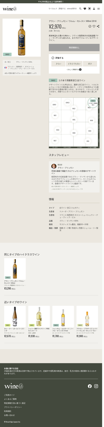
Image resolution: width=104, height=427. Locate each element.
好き (90, 64)
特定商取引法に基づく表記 (14, 403)
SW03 (7, 54)
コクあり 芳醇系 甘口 (93, 103)
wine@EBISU (72, 8)
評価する (62, 8)
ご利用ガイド (9, 395)
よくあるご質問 (10, 399)
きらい (58, 64)
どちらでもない (74, 64)
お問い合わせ (9, 415)
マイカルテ (52, 8)
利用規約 (7, 411)
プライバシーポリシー (13, 407)
